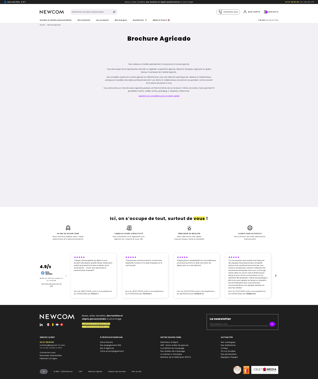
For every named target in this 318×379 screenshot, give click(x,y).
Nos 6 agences (107, 348)
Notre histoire (106, 342)
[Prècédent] (65, 276)
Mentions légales (95, 371)
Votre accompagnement (112, 351)
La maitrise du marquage (172, 348)
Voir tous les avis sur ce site (51, 285)
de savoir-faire (268, 20)
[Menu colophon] (44, 371)
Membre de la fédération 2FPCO (175, 357)
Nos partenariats (229, 354)
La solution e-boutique (171, 354)
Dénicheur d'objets (169, 342)
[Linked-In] (41, 324)
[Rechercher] (114, 11)
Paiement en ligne (48, 358)
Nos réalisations (228, 345)
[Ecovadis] (237, 370)
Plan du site (136, 371)
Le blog (224, 348)
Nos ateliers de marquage (172, 351)
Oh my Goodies (228, 351)
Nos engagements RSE (110, 345)
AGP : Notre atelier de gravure (174, 345)
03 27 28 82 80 (292, 2)
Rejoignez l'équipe (229, 357)
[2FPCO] (246, 370)
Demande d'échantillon (51, 355)
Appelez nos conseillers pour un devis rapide (159, 96)
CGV (80, 371)
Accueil (42, 25)
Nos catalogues (228, 342)
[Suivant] (276, 276)
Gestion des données (117, 371)
